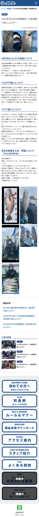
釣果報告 (9, 8)
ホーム (3, 8)
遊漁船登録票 (19, 512)
